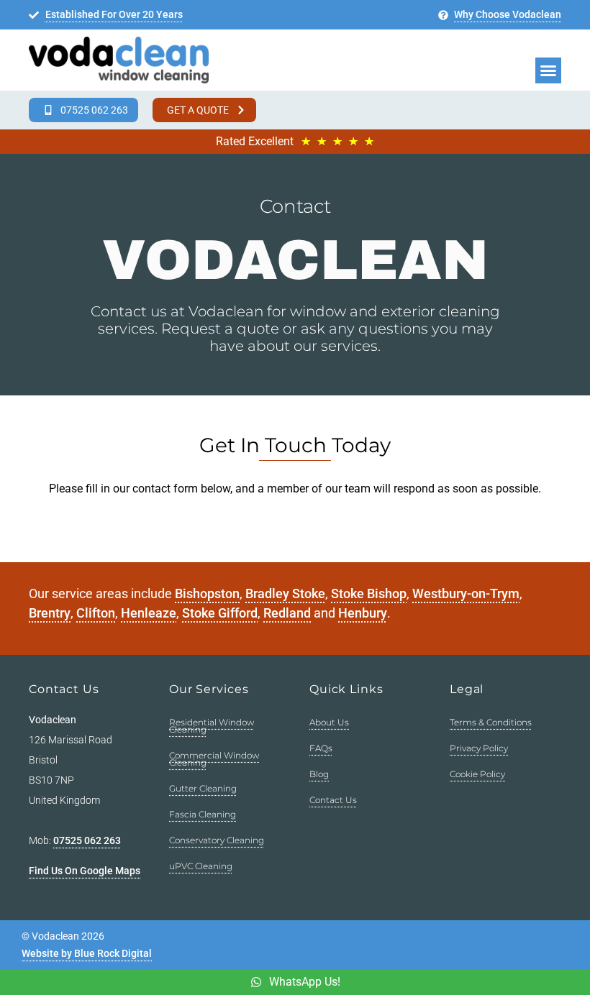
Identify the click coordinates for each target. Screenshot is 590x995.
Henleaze (148, 612)
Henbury (362, 612)
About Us (329, 722)
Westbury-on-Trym (465, 593)
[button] (548, 70)
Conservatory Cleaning (216, 840)
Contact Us (333, 799)
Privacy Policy (479, 748)
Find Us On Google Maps (84, 870)
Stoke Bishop (369, 593)
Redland (287, 612)
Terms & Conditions (491, 722)
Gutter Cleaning (203, 788)
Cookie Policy (477, 774)
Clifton (95, 612)
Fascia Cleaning (202, 814)
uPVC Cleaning (200, 866)
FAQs (320, 748)
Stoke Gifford (220, 612)
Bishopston (207, 593)
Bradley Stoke (285, 593)
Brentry (50, 612)
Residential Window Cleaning (211, 726)
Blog (319, 774)
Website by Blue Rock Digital (87, 953)
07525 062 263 (87, 840)
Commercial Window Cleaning (214, 759)
